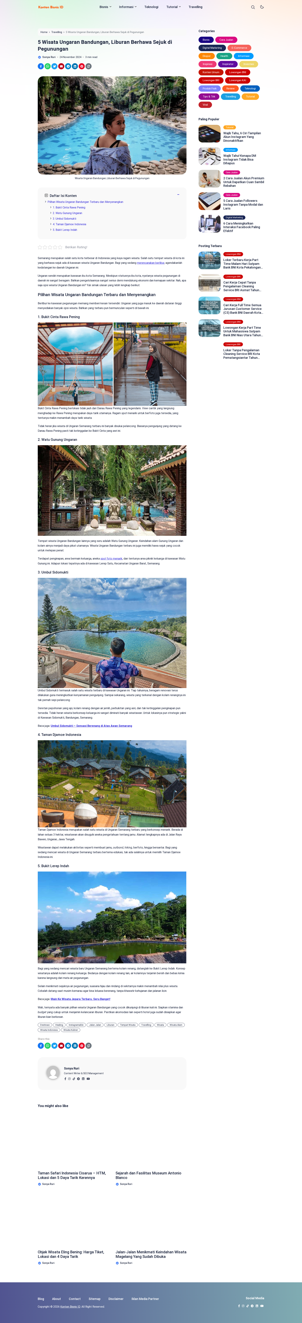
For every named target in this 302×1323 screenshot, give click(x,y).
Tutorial (172, 7)
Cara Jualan (226, 39)
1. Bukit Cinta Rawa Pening (69, 207)
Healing (59, 1025)
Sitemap (94, 1299)
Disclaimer (116, 1299)
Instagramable (76, 1025)
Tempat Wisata (127, 1025)
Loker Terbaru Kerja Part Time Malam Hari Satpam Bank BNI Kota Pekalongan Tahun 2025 (242, 263)
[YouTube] (88, 1078)
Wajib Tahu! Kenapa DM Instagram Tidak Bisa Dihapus (239, 159)
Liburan (110, 1025)
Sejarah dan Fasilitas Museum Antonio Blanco (148, 1175)
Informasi (126, 7)
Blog (41, 1299)
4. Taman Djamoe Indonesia (69, 224)
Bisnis (104, 7)
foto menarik (111, 558)
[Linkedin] (83, 1078)
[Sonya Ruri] (55, 1072)
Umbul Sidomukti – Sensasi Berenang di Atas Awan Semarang (91, 725)
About (56, 1299)
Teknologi (151, 7)
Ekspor (207, 56)
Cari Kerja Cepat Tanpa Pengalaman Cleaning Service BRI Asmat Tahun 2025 (241, 286)
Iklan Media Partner (145, 1299)
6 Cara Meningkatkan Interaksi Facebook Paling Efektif (241, 227)
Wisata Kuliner (70, 1030)
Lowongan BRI (211, 80)
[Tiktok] (74, 1078)
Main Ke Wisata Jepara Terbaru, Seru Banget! (80, 999)
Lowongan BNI (237, 72)
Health (224, 56)
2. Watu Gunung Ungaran (67, 213)
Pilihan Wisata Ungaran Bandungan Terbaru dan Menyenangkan (85, 202)
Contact (75, 1299)
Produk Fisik (210, 88)
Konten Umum (211, 72)
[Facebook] (65, 1078)
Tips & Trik (209, 96)
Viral (205, 104)
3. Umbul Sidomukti (64, 218)
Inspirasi (207, 64)
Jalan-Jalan (95, 1025)
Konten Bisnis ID (70, 1306)
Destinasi (45, 1025)
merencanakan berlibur (150, 262)
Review (230, 88)
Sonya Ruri (71, 1068)
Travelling (195, 7)
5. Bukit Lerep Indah (65, 229)
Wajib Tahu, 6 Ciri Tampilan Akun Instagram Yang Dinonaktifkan (242, 136)
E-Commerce (239, 47)
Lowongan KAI (237, 80)
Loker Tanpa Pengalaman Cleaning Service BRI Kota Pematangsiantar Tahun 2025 (241, 354)
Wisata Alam (176, 1025)
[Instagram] (69, 1078)
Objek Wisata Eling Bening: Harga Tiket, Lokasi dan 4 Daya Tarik (71, 1254)
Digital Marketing (212, 47)
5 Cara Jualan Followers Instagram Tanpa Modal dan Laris (243, 204)
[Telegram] (78, 1078)
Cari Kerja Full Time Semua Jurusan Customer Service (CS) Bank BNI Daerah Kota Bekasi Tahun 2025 (242, 309)
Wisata (160, 1025)
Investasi (248, 64)
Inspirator (227, 64)
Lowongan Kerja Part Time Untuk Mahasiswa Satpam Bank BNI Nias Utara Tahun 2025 (242, 331)
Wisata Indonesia (49, 1030)
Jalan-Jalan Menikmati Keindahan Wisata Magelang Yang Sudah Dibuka (151, 1254)
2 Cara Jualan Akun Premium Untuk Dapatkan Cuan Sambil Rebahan (243, 182)
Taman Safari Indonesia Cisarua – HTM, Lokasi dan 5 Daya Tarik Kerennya (72, 1175)
